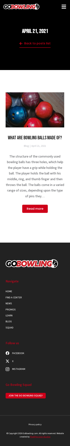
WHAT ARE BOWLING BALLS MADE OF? (35, 138)
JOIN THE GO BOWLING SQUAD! (26, 395)
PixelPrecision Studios (40, 436)
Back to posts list (37, 43)
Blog (26, 146)
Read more (35, 209)
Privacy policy (35, 424)
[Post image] (35, 109)
